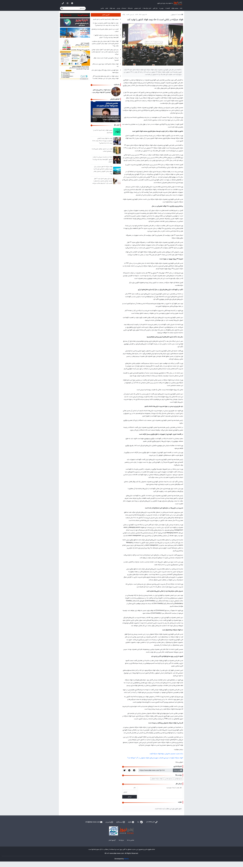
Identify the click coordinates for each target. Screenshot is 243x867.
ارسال (129, 797)
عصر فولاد (112, 8)
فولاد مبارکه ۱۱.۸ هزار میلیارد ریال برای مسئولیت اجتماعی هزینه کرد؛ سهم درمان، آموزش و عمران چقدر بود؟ (105, 43)
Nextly (126, 859)
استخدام (124, 8)
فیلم (106, 8)
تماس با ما (130, 840)
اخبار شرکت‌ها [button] (147, 8)
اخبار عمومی (137, 8)
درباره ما (121, 840)
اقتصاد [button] (168, 8)
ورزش (118, 8)
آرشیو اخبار (112, 840)
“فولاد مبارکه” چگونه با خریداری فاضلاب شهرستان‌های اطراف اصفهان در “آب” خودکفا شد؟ (155, 758)
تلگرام (130, 822)
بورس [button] (161, 8)
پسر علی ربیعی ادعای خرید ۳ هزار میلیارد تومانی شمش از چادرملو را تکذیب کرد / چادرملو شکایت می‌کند (105, 52)
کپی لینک (177, 770)
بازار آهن (155, 8)
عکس (102, 8)
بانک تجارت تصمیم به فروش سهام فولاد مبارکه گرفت (166, 754)
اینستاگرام (119, 822)
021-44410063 (150, 822)
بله (138, 822)
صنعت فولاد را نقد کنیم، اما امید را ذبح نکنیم (105, 19)
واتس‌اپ (108, 822)
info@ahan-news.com (92, 822)
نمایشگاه (130, 8)
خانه (181, 8)
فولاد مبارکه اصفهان (156, 779)
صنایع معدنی (168, 779)
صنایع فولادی (178, 779)
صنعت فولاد (174, 8)
